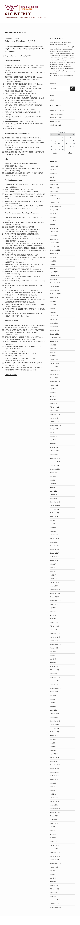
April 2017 (53, 575)
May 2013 (53, 746)
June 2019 (53, 480)
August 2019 (54, 473)
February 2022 (54, 363)
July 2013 (53, 739)
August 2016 (54, 604)
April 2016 (53, 619)
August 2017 (54, 560)
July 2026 (53, 169)
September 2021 (55, 381)
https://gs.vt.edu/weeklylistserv (63, 75)
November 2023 (55, 286)
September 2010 (55, 863)
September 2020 (55, 425)
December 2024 (55, 239)
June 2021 (53, 392)
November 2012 (55, 768)
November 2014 (55, 681)
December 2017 (55, 546)
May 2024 (53, 264)
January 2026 (54, 191)
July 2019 (53, 476)
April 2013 (53, 750)
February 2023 (54, 319)
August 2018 (54, 516)
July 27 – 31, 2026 (55, 125)
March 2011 (53, 841)
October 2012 (54, 772)
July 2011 (53, 827)
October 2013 (54, 728)
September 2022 (55, 337)
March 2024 (54, 272)
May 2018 (53, 527)
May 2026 (53, 177)
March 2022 (54, 359)
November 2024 (55, 243)
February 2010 (54, 889)
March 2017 (53, 578)
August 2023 (54, 297)
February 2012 (54, 801)
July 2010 (53, 870)
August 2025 (54, 210)
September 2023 (55, 294)
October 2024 (54, 246)
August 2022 (54, 341)
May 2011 (53, 834)
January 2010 (54, 892)
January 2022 (54, 367)
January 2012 (54, 805)
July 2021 (53, 389)
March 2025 (54, 228)
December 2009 (55, 896)
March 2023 (54, 316)
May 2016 (53, 615)
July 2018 (53, 520)
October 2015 (54, 641)
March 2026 (54, 184)
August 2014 (54, 692)
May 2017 (53, 571)
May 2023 (53, 308)
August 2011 (54, 823)
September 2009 (55, 907)
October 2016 (54, 597)
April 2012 (53, 794)
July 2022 (53, 345)
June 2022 (53, 348)
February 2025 (54, 232)
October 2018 (54, 509)
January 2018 (54, 542)
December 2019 (55, 458)
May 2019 (53, 484)
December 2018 (55, 502)
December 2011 (55, 808)
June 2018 (53, 524)
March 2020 (54, 447)
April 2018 (53, 531)
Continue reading (11, 375)
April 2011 (53, 838)
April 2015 (53, 662)
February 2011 (54, 845)
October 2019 (54, 465)
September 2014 (55, 688)
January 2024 (54, 279)
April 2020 (53, 443)
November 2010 (55, 856)
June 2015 (53, 655)
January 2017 (54, 586)
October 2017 (54, 553)
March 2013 (54, 754)
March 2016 (54, 622)
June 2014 (53, 699)
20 (55, 146)
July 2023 (53, 301)
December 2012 (55, 765)
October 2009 (54, 903)
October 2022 (54, 334)
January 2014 (54, 717)
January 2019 (54, 498)
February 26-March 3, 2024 (20, 41)
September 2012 (55, 776)
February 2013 (54, 757)
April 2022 (53, 356)
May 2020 (53, 440)
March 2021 (53, 403)
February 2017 (54, 582)
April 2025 (53, 224)
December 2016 (55, 589)
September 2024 (55, 250)
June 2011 (53, 830)
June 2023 (53, 305)
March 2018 (54, 535)
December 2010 (55, 852)
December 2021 (55, 370)
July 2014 (53, 695)
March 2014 (54, 710)
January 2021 (54, 410)
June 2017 (53, 567)
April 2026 (53, 180)
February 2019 (54, 494)
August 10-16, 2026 (56, 118)
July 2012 (53, 783)
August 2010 (54, 867)
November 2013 (55, 725)
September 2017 (55, 557)
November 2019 (55, 462)
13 (55, 143)
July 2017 (53, 564)
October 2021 (54, 378)
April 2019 (53, 487)
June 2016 (53, 611)
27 (55, 149)
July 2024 (53, 257)
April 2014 (53, 706)
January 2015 (54, 673)
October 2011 (54, 816)
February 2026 (54, 188)
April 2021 (53, 400)
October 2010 (54, 860)
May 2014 (53, 703)
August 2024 (54, 253)
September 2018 (55, 513)
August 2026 (54, 166)
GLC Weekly (18, 14)
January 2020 (54, 454)
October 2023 (54, 290)
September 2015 (55, 644)
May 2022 (53, 352)
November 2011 (55, 812)
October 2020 (54, 421)
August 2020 (54, 429)
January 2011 (54, 849)
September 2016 (55, 600)
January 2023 (54, 323)
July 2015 (53, 651)
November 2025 (55, 199)
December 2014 (55, 677)
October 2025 (54, 202)
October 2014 (54, 684)
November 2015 (55, 637)
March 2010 (54, 885)
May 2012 (53, 790)
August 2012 (54, 779)
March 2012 (53, 798)
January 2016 (54, 630)
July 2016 (53, 608)
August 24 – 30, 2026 (57, 110)
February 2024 (54, 275)
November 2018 (55, 505)
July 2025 (53, 213)
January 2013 (54, 761)
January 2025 (54, 235)
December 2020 (55, 414)
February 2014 (54, 714)
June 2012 (53, 787)
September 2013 (55, 732)
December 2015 (55, 633)
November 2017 (55, 549)
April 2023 (53, 312)
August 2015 (54, 648)
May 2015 (53, 659)
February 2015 (54, 670)
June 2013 (53, 743)
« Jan (54, 153)
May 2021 (53, 396)
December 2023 (55, 283)
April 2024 (53, 268)
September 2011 (55, 819)
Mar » (70, 153)
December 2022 (55, 327)
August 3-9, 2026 (55, 121)
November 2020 (55, 418)
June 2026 (53, 173)
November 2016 (55, 593)
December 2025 (55, 195)
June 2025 (53, 217)
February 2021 (54, 407)
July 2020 (53, 432)
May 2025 (53, 221)
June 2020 (53, 436)
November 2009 (55, 900)
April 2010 (53, 881)
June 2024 (53, 261)
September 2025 (55, 206)
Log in (52, 99)
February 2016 (54, 626)
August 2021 (54, 385)
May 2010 (53, 878)
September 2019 (55, 469)
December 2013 (55, 721)
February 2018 (54, 538)
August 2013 (54, 735)
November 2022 (55, 330)
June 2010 (53, 874)
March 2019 (54, 491)
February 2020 (54, 451)
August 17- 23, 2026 (56, 114)
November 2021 (55, 374)
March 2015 (54, 666)
